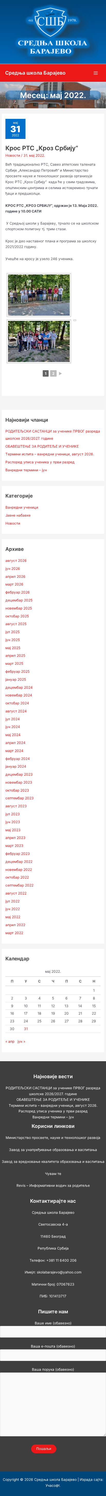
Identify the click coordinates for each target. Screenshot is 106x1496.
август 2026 (16, 561)
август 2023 (16, 806)
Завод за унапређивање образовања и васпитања (53, 1150)
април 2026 (15, 576)
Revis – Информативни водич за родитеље (53, 1185)
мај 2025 (12, 648)
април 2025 (15, 655)
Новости (12, 155)
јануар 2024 (15, 766)
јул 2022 (12, 901)
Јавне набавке (18, 515)
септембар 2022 (19, 885)
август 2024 (16, 711)
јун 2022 (12, 909)
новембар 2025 (18, 608)
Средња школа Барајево (35, 73)
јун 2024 (12, 727)
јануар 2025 (15, 679)
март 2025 (14, 663)
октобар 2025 (17, 616)
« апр (9, 1041)
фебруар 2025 (17, 671)
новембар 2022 (18, 869)
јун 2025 (12, 640)
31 (26, 1029)
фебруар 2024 (17, 759)
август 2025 (15, 624)
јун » (21, 1041)
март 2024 (14, 751)
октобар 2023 (17, 790)
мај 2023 (13, 830)
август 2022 (15, 893)
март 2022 (14, 933)
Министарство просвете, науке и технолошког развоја (53, 1138)
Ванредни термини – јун (26, 470)
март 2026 (14, 584)
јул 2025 (12, 632)
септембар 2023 (19, 798)
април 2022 (15, 925)
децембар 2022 (18, 862)
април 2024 (15, 743)
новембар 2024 (18, 695)
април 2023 (15, 838)
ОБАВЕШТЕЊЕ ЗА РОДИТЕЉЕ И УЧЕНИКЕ (42, 446)
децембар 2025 (18, 600)
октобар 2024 (17, 703)
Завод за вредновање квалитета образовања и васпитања (53, 1161)
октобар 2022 (17, 877)
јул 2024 (12, 719)
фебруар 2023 (17, 854)
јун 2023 (12, 822)
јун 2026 (12, 568)
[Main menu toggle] (96, 73)
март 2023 (14, 846)
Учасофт (52, 1485)
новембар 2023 (18, 782)
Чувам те (53, 1174)
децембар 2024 (19, 687)
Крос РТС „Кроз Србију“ (41, 148)
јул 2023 (12, 814)
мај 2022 (12, 917)
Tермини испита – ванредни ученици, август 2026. (49, 454)
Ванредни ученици (21, 507)
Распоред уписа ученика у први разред (40, 462)
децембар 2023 (19, 774)
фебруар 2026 (17, 592)
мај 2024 (13, 735)
